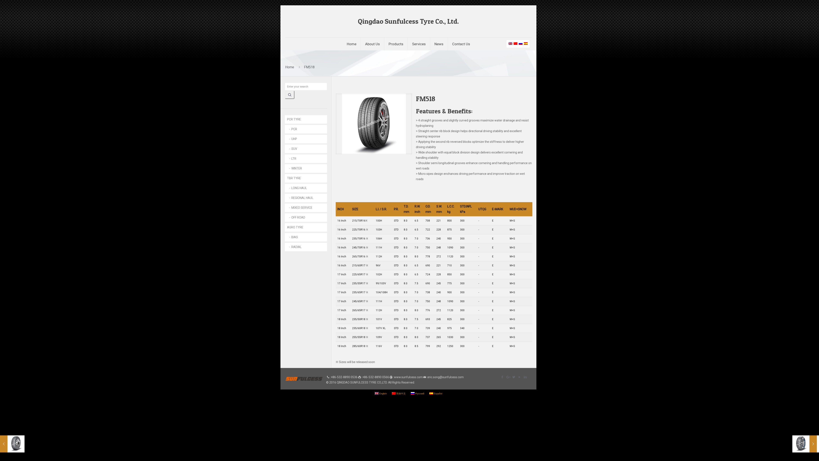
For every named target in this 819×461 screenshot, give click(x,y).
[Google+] (508, 377)
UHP (294, 139)
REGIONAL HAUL (302, 198)
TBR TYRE (294, 178)
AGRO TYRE (295, 227)
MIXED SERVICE (301, 207)
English (383, 393)
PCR (294, 129)
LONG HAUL (299, 188)
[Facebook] (502, 377)
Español (437, 393)
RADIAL (296, 247)
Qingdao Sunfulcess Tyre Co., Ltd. (408, 21)
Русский (419, 393)
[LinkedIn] (525, 377)
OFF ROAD (298, 217)
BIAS (294, 237)
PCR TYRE (294, 119)
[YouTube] (519, 377)
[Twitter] (513, 377)
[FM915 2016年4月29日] (12, 443)
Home (289, 67)
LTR (293, 158)
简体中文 (401, 393)
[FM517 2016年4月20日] (804, 443)
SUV (294, 148)
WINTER (296, 168)
